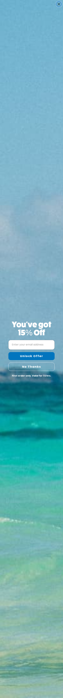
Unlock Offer (31, 356)
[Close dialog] (59, 4)
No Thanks (31, 367)
